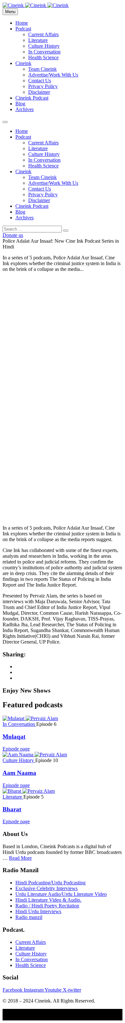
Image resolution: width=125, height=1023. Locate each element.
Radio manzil (28, 917)
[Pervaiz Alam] (42, 718)
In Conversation (44, 51)
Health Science (43, 57)
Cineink (23, 63)
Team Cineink (42, 69)
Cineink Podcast (31, 98)
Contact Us (39, 80)
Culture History (44, 46)
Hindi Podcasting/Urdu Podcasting (50, 882)
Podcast (23, 28)
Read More (20, 858)
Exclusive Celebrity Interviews (46, 888)
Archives (24, 109)
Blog (20, 103)
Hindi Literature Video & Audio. (48, 900)
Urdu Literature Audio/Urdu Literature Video (61, 894)
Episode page (16, 748)
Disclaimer (39, 92)
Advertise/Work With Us (53, 74)
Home (21, 23)
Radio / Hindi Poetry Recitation (47, 905)
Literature (38, 40)
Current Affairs (43, 34)
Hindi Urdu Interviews (38, 911)
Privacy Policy (43, 86)
